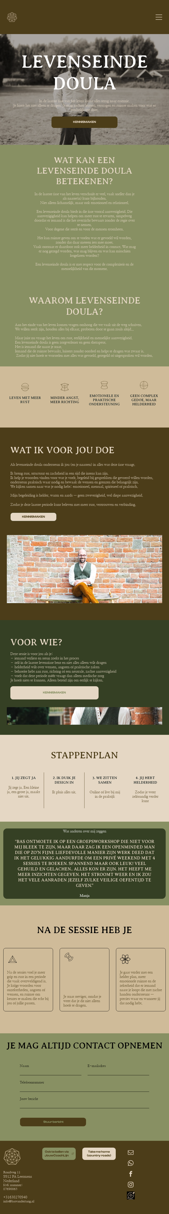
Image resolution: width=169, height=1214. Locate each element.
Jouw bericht (29, 1099)
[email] (131, 1153)
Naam (24, 1066)
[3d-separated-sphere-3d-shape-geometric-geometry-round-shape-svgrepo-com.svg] (25, 390)
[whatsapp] (131, 1163)
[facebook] (131, 1174)
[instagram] (131, 1185)
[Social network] (131, 1196)
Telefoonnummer (32, 1082)
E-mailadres (97, 1066)
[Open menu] (159, 17)
